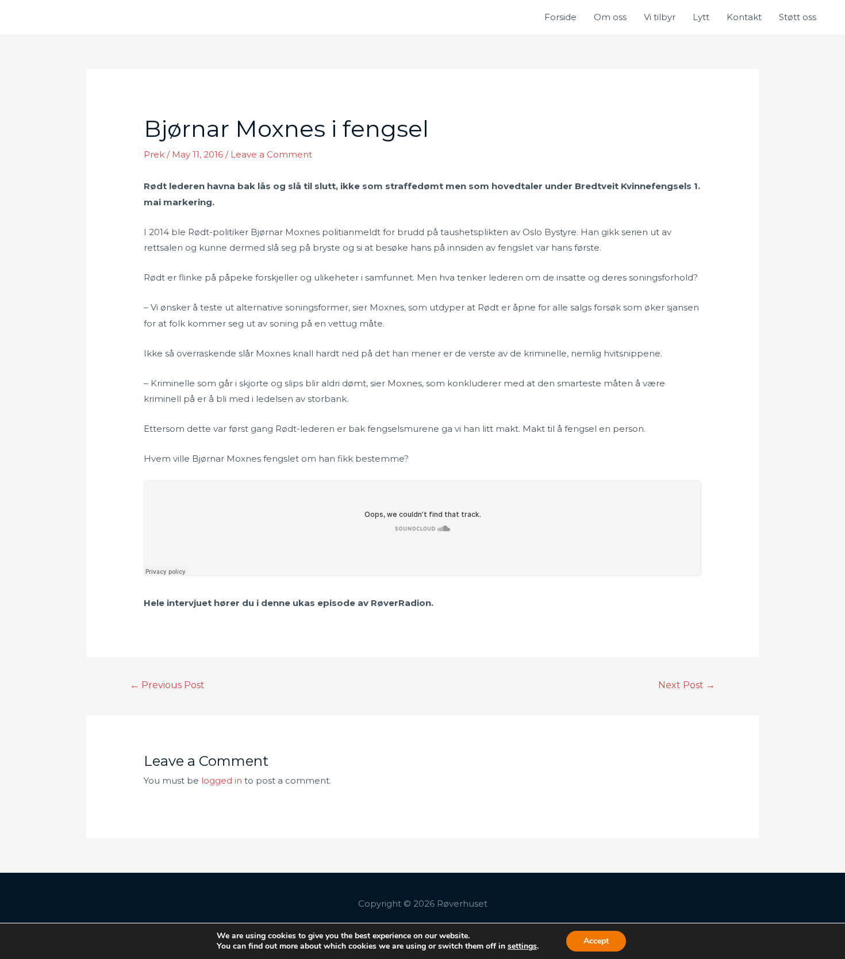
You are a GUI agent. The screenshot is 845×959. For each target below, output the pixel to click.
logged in (221, 780)
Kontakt (744, 16)
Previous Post (167, 685)
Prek (154, 154)
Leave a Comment (271, 154)
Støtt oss (797, 16)
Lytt (701, 16)
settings (522, 946)
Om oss (610, 16)
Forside (560, 16)
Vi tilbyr (659, 16)
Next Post (686, 685)
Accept (596, 940)
